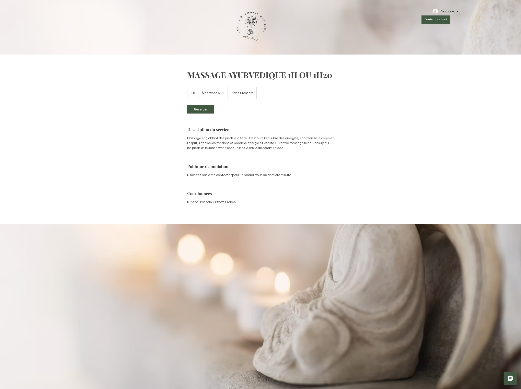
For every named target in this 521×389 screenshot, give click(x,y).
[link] (200, 109)
